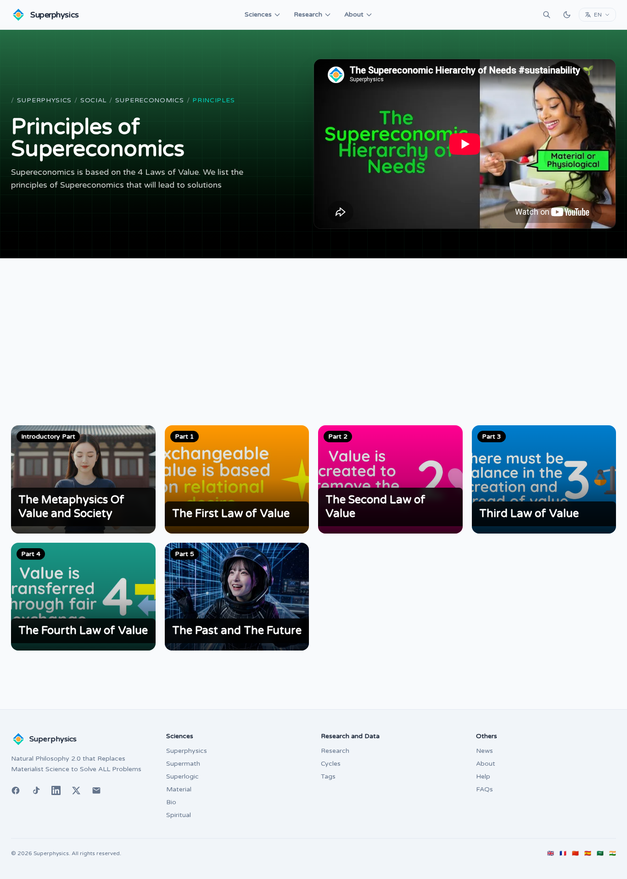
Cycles (331, 764)
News (484, 751)
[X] (76, 790)
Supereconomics (149, 100)
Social (93, 100)
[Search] (546, 14)
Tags (328, 776)
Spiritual (178, 815)
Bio (171, 802)
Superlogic (182, 776)
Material (178, 789)
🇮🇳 (612, 853)
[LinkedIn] (56, 790)
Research (308, 14)
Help (483, 776)
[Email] (96, 790)
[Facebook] (15, 790)
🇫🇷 (563, 853)
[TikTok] (35, 790)
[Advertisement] (313, 327)
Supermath (183, 764)
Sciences (258, 14)
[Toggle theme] (567, 14)
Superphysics (44, 100)
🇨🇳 (575, 853)
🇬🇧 (550, 853)
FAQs (484, 789)
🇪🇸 (587, 853)
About (354, 14)
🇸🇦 (600, 853)
